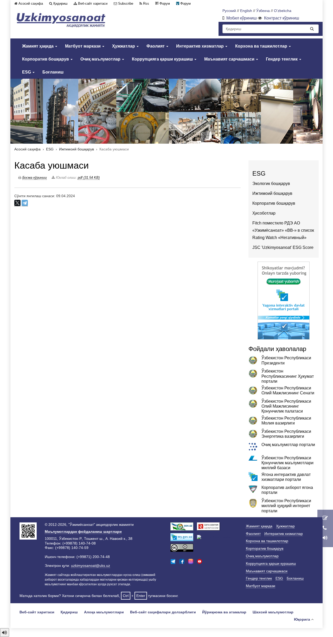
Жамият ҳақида (38, 46)
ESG (27, 72)
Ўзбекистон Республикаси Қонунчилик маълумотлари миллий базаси (287, 463)
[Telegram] (25, 203)
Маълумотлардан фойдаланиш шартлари (83, 531)
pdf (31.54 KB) (89, 178)
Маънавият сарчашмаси (229, 59)
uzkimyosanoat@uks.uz (90, 565)
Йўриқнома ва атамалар (224, 612)
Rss (146, 3)
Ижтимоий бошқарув (76, 149)
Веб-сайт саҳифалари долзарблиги (163, 612)
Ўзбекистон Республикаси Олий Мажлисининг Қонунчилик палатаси (286, 406)
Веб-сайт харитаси (92, 3)
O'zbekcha (282, 11)
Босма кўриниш (34, 178)
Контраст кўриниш (281, 18)
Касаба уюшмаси (51, 165)
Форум (164, 3)
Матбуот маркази (83, 46)
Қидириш (60, 3)
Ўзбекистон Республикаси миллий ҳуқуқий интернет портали (286, 506)
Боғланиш (52, 72)
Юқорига (302, 619)
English (246, 11)
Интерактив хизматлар (200, 46)
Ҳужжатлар (124, 46)
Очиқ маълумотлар (100, 59)
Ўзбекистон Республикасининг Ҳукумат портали (287, 376)
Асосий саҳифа (30, 3)
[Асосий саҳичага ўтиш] (61, 20)
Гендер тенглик (282, 59)
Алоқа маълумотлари (104, 612)
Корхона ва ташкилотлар (261, 46)
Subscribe (125, 3)
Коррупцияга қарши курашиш (163, 59)
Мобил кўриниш (241, 18)
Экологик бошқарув (271, 183)
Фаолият (156, 46)
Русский (229, 11)
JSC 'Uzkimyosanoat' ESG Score (282, 247)
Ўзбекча (263, 11)
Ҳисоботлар (264, 213)
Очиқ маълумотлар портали (288, 444)
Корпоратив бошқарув (46, 59)
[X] (17, 203)
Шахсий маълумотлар (273, 612)
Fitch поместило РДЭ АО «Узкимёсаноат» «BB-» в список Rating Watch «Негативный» (283, 230)
